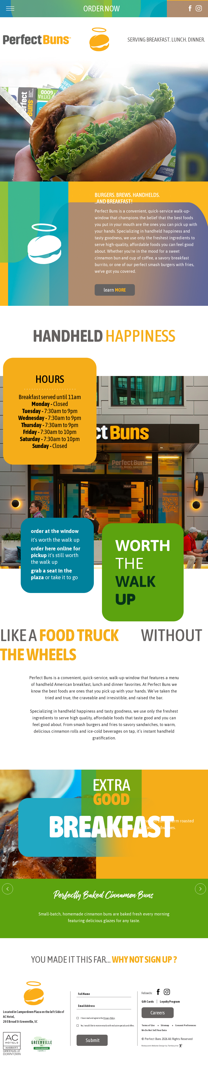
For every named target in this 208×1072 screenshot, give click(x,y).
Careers (160, 1011)
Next (200, 888)
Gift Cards (148, 1001)
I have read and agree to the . (98, 1018)
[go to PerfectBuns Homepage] (34, 993)
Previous (7, 888)
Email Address (86, 1006)
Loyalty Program (170, 1001)
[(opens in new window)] (12, 1044)
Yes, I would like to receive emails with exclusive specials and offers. (107, 1025)
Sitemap (165, 1025)
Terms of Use (148, 1025)
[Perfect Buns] (37, 39)
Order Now (101, 8)
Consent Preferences (185, 1025)
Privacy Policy (109, 1018)
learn (115, 290)
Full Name (84, 994)
